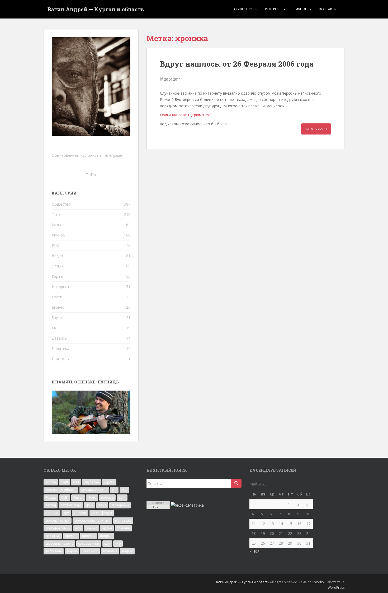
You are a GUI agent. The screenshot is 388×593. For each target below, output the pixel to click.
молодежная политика (92, 520)
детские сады (70, 505)
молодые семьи (57, 528)
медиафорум (101, 513)
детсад (50, 505)
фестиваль (53, 551)
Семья (78, 497)
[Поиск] (236, 483)
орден (107, 528)
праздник (52, 536)
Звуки (57, 317)
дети (122, 497)
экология (110, 551)
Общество (243, 9)
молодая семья (57, 520)
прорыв (106, 536)
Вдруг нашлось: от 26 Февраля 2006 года (237, 64)
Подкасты (60, 358)
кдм (66, 513)
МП (114, 490)
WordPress (336, 587)
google (50, 482)
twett (64, 482)
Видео (57, 255)
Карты (57, 276)
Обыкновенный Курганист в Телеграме (87, 155)
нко (78, 528)
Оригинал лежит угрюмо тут (185, 114)
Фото (56, 214)
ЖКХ (76, 482)
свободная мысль (59, 543)
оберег (91, 528)
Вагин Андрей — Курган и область (96, 9)
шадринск (90, 551)
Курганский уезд (94, 490)
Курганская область (61, 490)
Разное (58, 224)
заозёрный (120, 505)
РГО (55, 245)
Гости (57, 296)
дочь (89, 505)
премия (71, 536)
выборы (107, 497)
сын (107, 543)
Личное (300, 9)
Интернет (273, 9)
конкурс (80, 513)
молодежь (123, 520)
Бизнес (58, 307)
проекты (88, 536)
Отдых (57, 265)
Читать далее (316, 129)
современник (89, 543)
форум (72, 551)
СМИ (64, 497)
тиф (118, 543)
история (52, 513)
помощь (123, 528)
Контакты (328, 9)
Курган (109, 482)
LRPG (56, 327)
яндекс (127, 551)
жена (102, 505)
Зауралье (91, 482)
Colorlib (318, 582)
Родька (50, 497)
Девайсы (59, 338)
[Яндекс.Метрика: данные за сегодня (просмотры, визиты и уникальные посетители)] (187, 505)
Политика (60, 348)
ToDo (91, 174)
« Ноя (254, 551)
